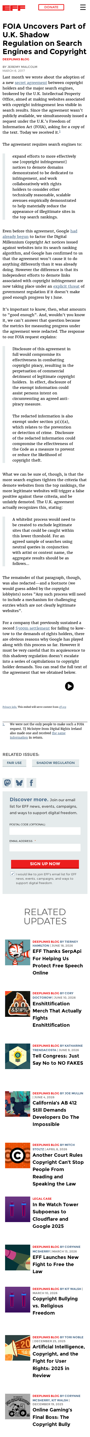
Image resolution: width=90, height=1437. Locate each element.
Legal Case (42, 1198)
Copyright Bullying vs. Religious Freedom (55, 1306)
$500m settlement (32, 628)
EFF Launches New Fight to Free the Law (56, 1264)
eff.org (62, 706)
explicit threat (66, 286)
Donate (51, 7)
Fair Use (14, 763)
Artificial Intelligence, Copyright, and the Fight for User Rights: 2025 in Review (59, 1361)
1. (4, 724)
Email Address (21, 840)
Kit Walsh (73, 1289)
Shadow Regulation (55, 763)
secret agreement (31, 82)
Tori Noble (74, 1337)
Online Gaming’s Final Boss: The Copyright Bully (52, 1417)
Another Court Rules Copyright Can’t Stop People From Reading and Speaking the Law (58, 1169)
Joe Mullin (74, 1093)
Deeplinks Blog (46, 941)
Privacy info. (10, 706)
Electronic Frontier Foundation (15, 8)
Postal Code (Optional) (27, 824)
